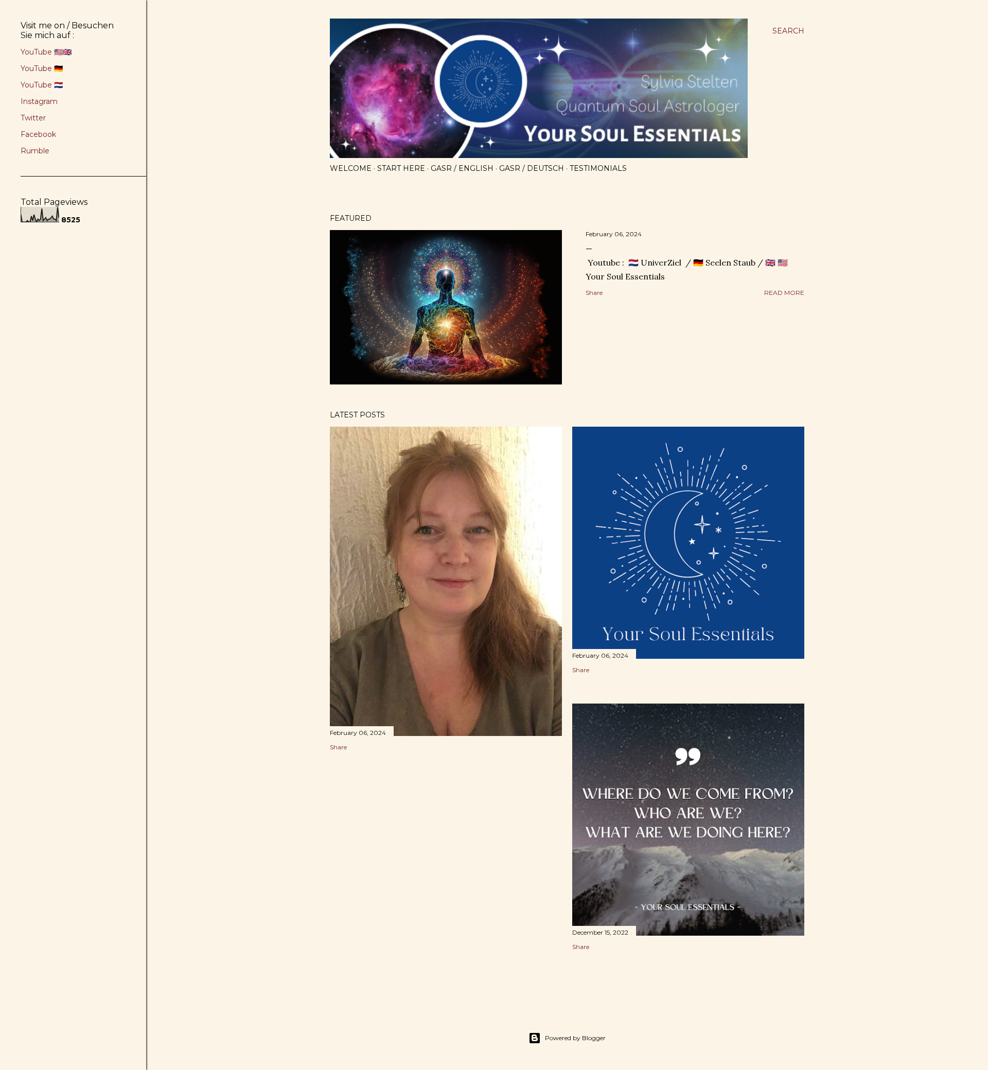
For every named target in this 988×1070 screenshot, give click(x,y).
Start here (401, 168)
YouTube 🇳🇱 (42, 85)
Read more (784, 292)
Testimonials (598, 168)
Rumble (35, 150)
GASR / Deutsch (531, 168)
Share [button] (594, 292)
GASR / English (462, 168)
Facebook (38, 134)
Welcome (351, 168)
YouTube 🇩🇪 (42, 68)
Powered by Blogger (575, 1038)
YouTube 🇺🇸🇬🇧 (46, 52)
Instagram (39, 101)
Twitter (33, 117)
